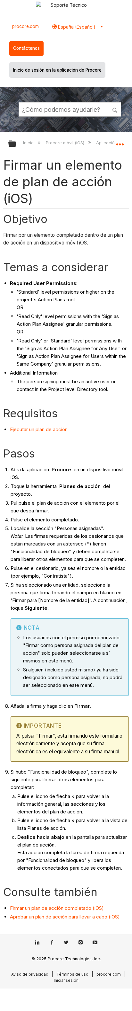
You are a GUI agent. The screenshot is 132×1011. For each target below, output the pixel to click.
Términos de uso (72, 974)
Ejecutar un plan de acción (39, 429)
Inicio (29, 142)
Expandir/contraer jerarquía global (16, 144)
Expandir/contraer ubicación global (120, 141)
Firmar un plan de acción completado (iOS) (57, 908)
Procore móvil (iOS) (65, 142)
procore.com (25, 26)
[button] (115, 109)
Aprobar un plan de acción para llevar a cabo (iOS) (65, 917)
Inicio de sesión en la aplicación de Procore (57, 70)
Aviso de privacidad (29, 974)
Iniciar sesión (66, 980)
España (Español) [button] (76, 27)
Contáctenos (26, 48)
